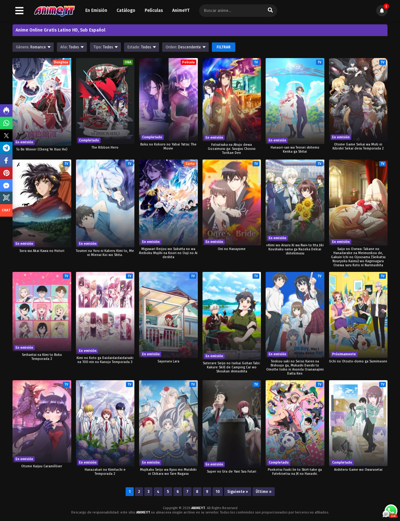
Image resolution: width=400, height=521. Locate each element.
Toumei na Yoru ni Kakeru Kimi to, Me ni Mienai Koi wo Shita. (105, 253)
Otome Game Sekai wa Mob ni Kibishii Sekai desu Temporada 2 (358, 146)
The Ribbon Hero (105, 147)
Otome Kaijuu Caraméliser (41, 466)
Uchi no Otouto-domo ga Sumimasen (358, 361)
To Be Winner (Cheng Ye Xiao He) (41, 149)
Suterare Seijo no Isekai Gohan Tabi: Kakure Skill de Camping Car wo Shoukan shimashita (231, 367)
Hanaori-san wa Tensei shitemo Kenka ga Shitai (295, 149)
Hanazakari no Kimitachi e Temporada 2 (105, 472)
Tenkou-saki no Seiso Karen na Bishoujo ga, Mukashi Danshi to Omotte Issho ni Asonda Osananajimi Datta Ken (295, 367)
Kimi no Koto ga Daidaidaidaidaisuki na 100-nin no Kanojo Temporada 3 (105, 360)
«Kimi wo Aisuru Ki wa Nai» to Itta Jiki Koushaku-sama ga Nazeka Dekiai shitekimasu (295, 249)
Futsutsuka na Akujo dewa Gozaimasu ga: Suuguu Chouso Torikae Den (232, 149)
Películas (154, 10)
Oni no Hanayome (232, 249)
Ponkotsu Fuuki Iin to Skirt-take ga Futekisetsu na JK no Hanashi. (295, 472)
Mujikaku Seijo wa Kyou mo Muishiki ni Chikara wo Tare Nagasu (168, 472)
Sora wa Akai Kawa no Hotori (41, 251)
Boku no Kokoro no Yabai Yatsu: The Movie (168, 146)
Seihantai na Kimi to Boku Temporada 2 (42, 357)
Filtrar (224, 47)
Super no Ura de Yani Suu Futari (231, 471)
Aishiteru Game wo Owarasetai (358, 470)
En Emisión (96, 10)
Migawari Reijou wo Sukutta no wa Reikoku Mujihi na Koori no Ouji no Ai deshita (168, 253)
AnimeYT (181, 10)
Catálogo (126, 10)
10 (218, 491)
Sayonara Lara (168, 361)
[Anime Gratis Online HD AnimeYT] (54, 10)
